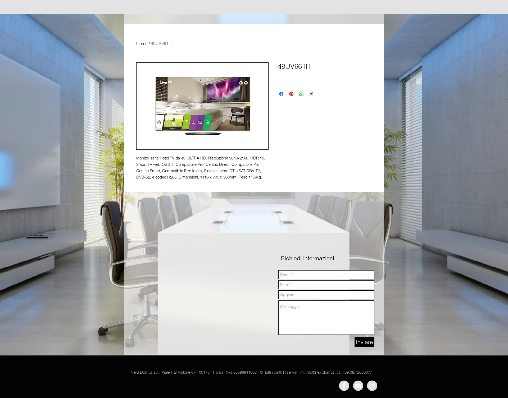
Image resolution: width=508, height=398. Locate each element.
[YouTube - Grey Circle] (358, 386)
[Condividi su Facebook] (281, 94)
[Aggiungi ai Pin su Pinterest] (291, 94)
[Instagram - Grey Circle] (372, 386)
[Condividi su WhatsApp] (301, 94)
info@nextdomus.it (322, 372)
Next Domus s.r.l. (146, 372)
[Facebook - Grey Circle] (344, 386)
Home (142, 43)
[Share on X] (311, 94)
